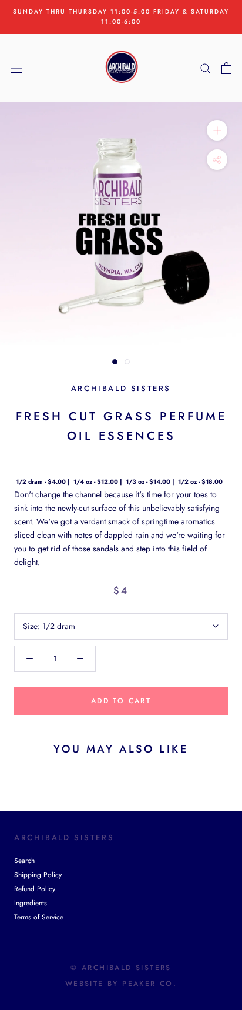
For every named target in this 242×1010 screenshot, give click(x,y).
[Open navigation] (16, 68)
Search (24, 860)
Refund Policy (34, 889)
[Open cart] (226, 68)
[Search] (205, 68)
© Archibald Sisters (121, 967)
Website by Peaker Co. (121, 983)
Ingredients (30, 903)
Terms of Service (38, 917)
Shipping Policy (38, 874)
